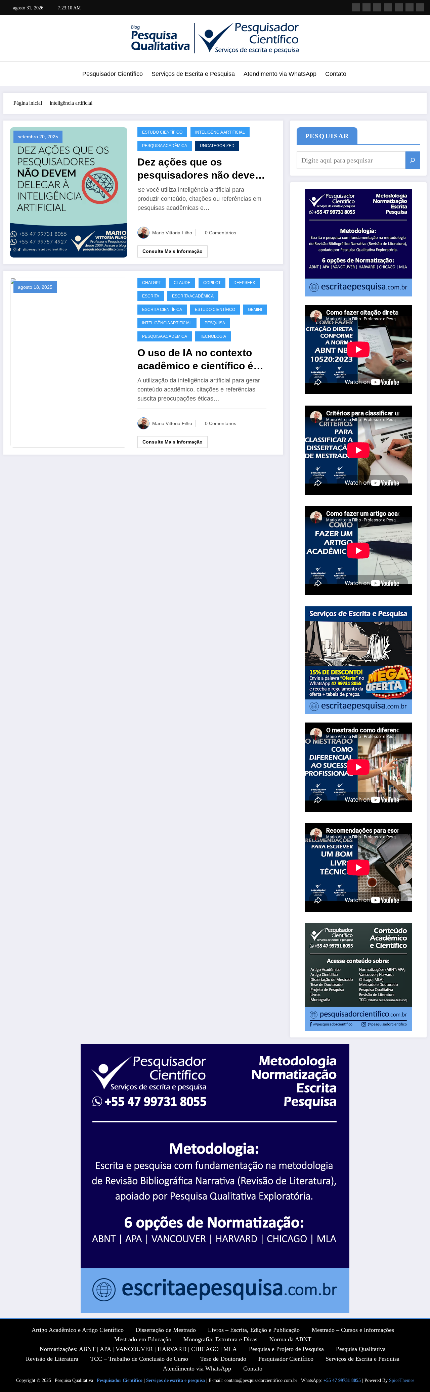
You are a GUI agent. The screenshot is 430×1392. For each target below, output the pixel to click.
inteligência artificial (220, 132)
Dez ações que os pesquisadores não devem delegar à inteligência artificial (200, 169)
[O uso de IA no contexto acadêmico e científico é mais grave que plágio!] (68, 362)
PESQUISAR (327, 136)
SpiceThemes (401, 1380)
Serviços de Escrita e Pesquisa (193, 74)
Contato (335, 74)
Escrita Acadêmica (193, 296)
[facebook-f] (377, 7)
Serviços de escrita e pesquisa (175, 1380)
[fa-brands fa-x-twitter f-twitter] (409, 7)
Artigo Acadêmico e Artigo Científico (78, 1330)
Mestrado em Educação (142, 1339)
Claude (182, 282)
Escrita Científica (162, 309)
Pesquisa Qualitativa (361, 1349)
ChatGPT (151, 282)
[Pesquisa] (416, 74)
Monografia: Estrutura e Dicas (220, 1339)
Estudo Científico (162, 132)
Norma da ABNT (290, 1339)
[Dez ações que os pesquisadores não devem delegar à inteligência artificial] (68, 191)
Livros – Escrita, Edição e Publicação (254, 1330)
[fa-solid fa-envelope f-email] (366, 7)
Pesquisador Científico (112, 74)
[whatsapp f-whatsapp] (356, 7)
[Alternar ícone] (12, 74)
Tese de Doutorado (223, 1358)
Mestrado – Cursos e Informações (353, 1330)
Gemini (255, 309)
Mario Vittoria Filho (172, 232)
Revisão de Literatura (52, 1358)
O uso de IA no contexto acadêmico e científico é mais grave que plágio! (195, 359)
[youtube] (399, 7)
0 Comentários (220, 232)
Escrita (150, 296)
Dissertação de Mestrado (166, 1330)
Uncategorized (217, 145)
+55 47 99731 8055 (342, 1380)
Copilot (212, 282)
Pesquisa (215, 323)
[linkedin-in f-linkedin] (420, 7)
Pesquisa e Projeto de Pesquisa (286, 1349)
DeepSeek (244, 282)
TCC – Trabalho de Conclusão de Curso (139, 1358)
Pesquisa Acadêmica (164, 145)
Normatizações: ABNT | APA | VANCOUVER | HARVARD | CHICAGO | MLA (138, 1349)
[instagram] (388, 7)
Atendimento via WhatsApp (280, 74)
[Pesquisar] (412, 160)
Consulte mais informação (172, 251)
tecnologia (213, 336)
